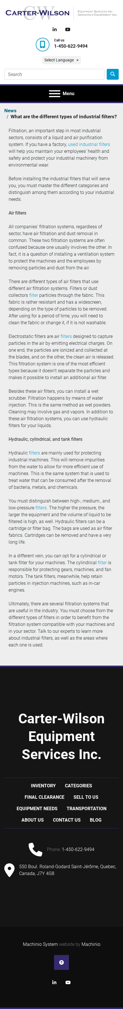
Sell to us (86, 797)
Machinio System (40, 944)
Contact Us (67, 820)
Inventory (43, 785)
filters (66, 336)
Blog (96, 820)
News (10, 110)
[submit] (113, 74)
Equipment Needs (37, 808)
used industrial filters (89, 144)
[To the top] (61, 962)
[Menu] (54, 93)
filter (33, 295)
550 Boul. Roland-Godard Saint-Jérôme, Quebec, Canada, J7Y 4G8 (67, 870)
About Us (32, 820)
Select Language (59, 60)
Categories (78, 785)
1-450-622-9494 (71, 46)
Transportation (86, 808)
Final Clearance (44, 797)
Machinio (91, 944)
